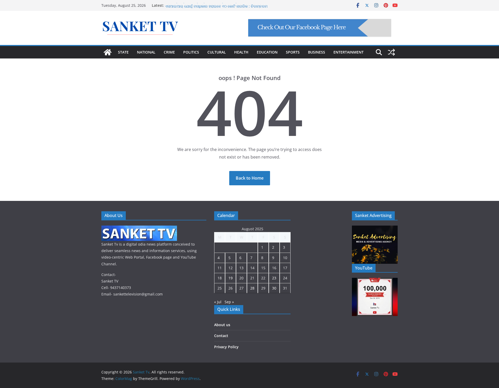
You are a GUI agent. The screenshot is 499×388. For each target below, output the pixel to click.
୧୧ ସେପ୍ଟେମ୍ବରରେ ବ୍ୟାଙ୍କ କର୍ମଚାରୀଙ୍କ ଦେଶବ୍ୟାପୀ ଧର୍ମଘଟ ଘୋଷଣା (216, 4)
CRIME (169, 52)
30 (274, 288)
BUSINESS (316, 52)
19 (230, 277)
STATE (123, 52)
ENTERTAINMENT (348, 52)
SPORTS (293, 52)
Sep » (229, 301)
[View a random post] (391, 52)
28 (252, 288)
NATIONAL (146, 52)
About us (222, 324)
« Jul (217, 301)
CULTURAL (216, 52)
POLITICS (191, 52)
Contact (221, 335)
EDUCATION (267, 52)
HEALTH (241, 52)
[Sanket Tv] (107, 52)
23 (274, 277)
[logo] (139, 228)
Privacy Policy (226, 346)
